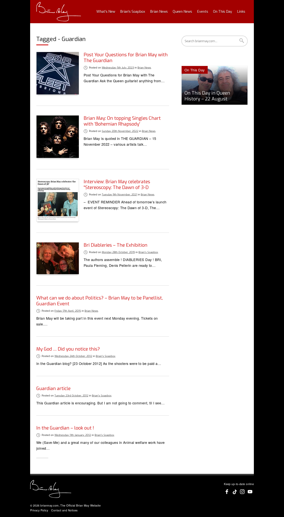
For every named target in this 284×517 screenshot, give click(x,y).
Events (202, 11)
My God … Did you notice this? (68, 349)
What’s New (105, 11)
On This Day (222, 11)
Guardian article (53, 388)
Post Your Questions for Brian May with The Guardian (126, 58)
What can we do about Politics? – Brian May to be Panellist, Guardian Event (99, 301)
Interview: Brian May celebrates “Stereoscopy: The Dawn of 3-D (117, 185)
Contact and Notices (64, 510)
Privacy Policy (39, 510)
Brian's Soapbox (148, 252)
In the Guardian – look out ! (65, 428)
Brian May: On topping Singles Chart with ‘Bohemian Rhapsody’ (122, 121)
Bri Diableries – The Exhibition (115, 245)
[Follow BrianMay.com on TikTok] (234, 492)
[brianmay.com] (58, 11)
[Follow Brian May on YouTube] (250, 492)
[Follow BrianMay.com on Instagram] (242, 492)
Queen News (182, 11)
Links (241, 11)
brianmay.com (49, 505)
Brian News (159, 11)
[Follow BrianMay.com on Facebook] (227, 492)
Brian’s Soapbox (132, 11)
